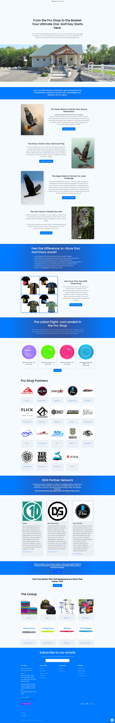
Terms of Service (82, 675)
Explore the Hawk (68, 129)
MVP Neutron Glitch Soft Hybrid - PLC (86, 363)
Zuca (72, 466)
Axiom (26, 400)
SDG (57, 443)
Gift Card (57, 571)
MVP (26, 443)
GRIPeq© (56, 422)
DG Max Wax (41, 400)
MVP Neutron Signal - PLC (67, 362)
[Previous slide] (52, 83)
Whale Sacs (57, 466)
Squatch (72, 443)
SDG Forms (42, 671)
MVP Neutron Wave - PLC (48, 362)
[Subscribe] (67, 660)
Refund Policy (81, 668)
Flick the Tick (26, 422)
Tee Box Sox (41, 466)
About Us (61, 668)
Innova (72, 422)
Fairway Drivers (47, 643)
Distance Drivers (28, 643)
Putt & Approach (85, 643)
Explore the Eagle (69, 197)
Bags (47, 618)
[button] (35, 8)
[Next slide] (58, 83)
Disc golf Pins (72, 400)
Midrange (66, 643)
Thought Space (27, 466)
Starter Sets (85, 618)
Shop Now (57, 585)
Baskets (66, 618)
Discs (28, 618)
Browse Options (27, 552)
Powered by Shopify (38, 720)
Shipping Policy (81, 671)
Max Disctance (42, 443)
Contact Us (61, 671)
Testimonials (43, 678)
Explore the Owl (46, 233)
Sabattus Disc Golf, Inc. (29, 720)
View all (57, 370)
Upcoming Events (44, 673)
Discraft (87, 400)
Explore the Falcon (46, 161)
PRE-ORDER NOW (75, 304)
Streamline (87, 443)
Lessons (42, 668)
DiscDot (57, 400)
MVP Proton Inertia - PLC (29, 362)
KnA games (87, 422)
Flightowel (42, 422)
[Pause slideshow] (62, 83)
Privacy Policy (81, 673)
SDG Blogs (42, 675)
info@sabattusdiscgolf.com (28, 699)
